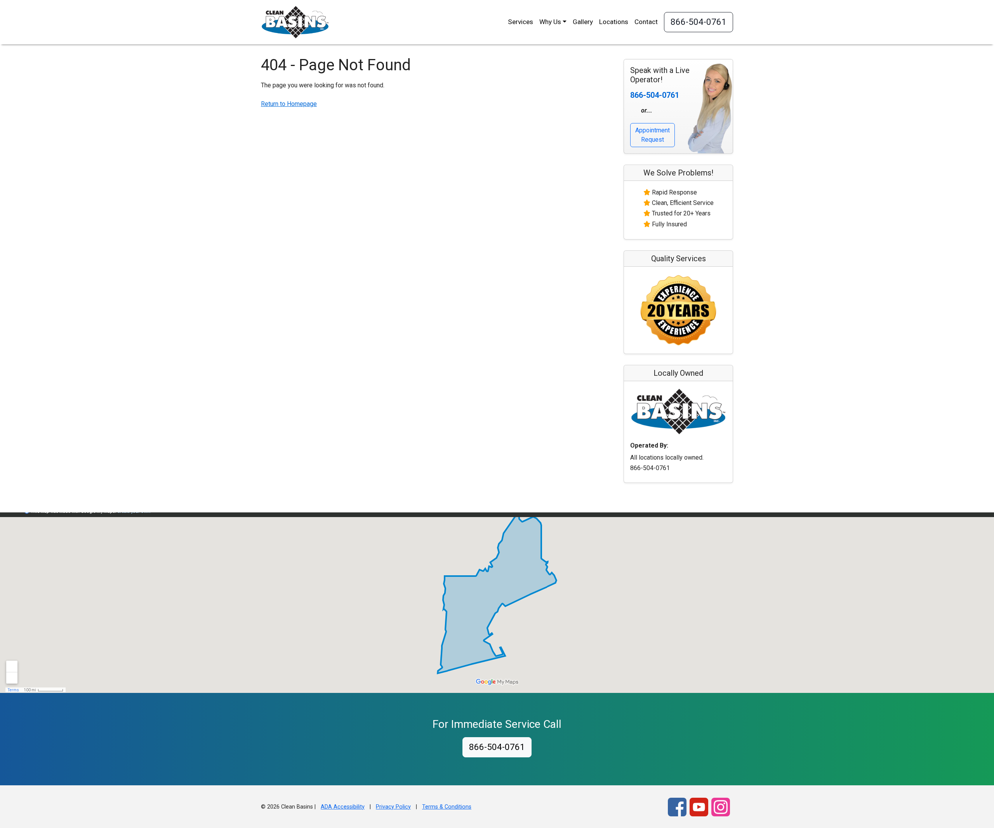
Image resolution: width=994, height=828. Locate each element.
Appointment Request (652, 135)
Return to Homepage (289, 104)
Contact (646, 22)
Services (520, 22)
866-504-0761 (698, 22)
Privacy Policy (393, 807)
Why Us (550, 22)
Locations (613, 22)
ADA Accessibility (343, 807)
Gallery (583, 22)
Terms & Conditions (446, 807)
